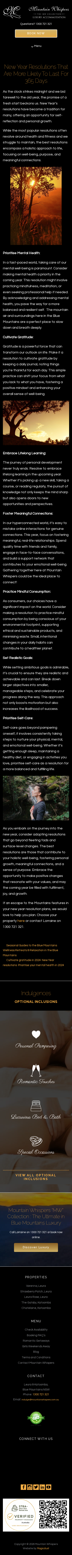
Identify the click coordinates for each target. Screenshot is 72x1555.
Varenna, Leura (36, 1285)
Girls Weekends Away (36, 1346)
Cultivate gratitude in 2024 (23, 960)
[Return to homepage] (36, 10)
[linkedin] (42, 1487)
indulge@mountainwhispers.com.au (40, 1399)
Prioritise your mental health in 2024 (41, 965)
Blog (36, 1351)
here (21, 921)
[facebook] (23, 1487)
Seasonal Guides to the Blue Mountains (31, 945)
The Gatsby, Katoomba (36, 1302)
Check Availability (36, 1329)
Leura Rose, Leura (36, 1297)
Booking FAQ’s (36, 1335)
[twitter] (36, 1487)
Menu (37, 46)
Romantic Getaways (36, 1340)
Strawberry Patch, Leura (36, 1291)
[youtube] (48, 1487)
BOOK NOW (36, 33)
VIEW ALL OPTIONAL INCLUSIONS (36, 1177)
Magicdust (43, 1548)
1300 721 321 (44, 23)
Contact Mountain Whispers (36, 1362)
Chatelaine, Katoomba (36, 1308)
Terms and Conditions (36, 1357)
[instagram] (29, 1487)
